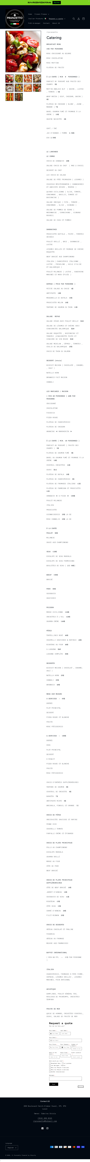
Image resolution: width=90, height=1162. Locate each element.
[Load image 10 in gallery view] (19, 97)
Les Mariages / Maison (58, 1065)
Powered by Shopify (29, 1155)
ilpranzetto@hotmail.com (45, 1121)
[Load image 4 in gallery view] (37, 78)
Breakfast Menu (56, 1063)
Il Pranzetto (16, 1155)
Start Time (64, 1052)
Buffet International (58, 1071)
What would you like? (56, 1061)
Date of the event (53, 1053)
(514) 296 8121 (45, 1118)
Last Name (64, 1030)
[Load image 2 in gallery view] (19, 78)
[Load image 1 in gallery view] (10, 78)
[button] (41, 14)
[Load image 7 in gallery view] (28, 88)
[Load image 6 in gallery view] (19, 88)
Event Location (76, 1053)
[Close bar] (89, 1)
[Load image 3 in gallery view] (28, 78)
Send (53, 1084)
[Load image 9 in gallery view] (10, 97)
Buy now (57, 2)
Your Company (65, 1044)
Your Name (53, 1030)
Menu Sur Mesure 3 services (60, 1067)
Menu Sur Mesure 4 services (60, 1069)
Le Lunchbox (67, 1063)
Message (52, 1075)
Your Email (53, 1037)
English (11, 1147)
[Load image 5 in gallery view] (10, 88)
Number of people (75, 1045)
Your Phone (53, 1044)
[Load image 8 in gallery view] (37, 88)
